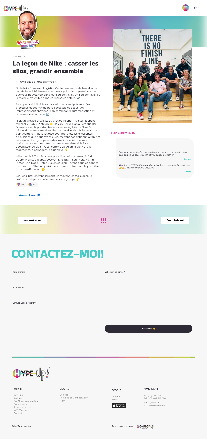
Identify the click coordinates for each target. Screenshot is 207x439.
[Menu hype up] (185, 7)
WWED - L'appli (22, 410)
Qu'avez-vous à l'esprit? (24, 303)
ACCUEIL (19, 395)
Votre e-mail (19, 287)
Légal (63, 400)
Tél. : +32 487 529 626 (155, 398)
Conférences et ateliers (26, 401)
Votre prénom (19, 272)
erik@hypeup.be (152, 395)
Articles (18, 398)
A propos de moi (22, 407)
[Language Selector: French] (197, 7)
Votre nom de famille (115, 272)
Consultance (20, 404)
